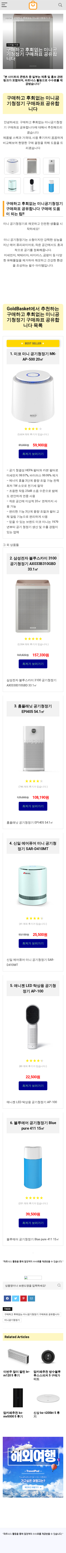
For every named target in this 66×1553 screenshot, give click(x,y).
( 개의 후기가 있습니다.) (33, 434)
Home (8, 18)
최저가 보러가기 (33, 454)
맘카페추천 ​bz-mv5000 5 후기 (13, 1414)
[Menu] (4, 5)
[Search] (60, 5)
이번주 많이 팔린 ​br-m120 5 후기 (16, 1373)
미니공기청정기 (12, 1320)
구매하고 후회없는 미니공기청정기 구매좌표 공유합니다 (31, 1314)
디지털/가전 (13, 45)
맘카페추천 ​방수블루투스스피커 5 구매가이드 (47, 1375)
